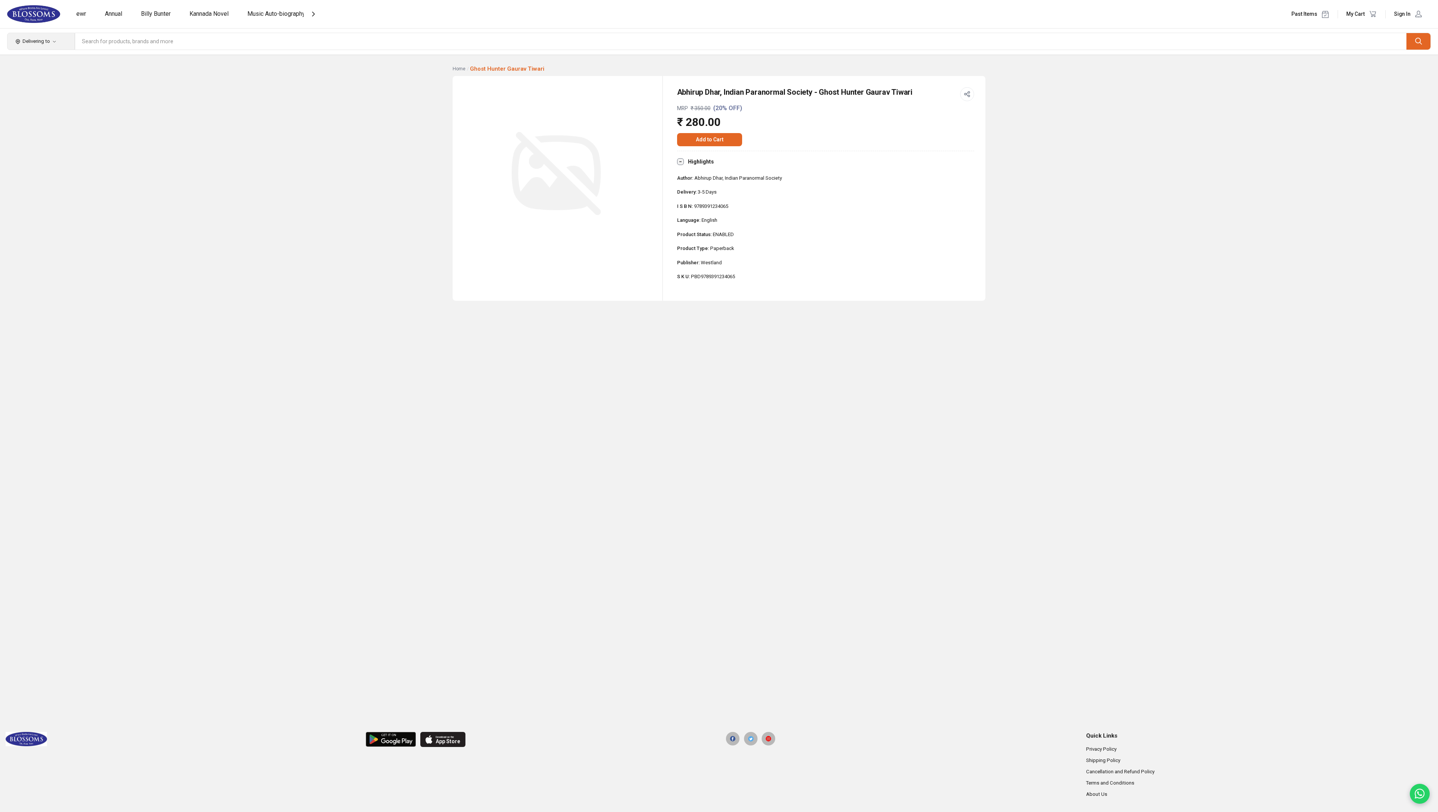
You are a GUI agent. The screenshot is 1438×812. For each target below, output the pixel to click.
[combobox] (741, 41)
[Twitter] (751, 738)
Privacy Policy (1101, 749)
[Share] (967, 94)
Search (1418, 41)
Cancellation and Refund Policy (1120, 771)
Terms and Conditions (1110, 783)
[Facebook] (732, 738)
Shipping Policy (1103, 760)
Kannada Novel (209, 13)
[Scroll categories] (313, 14)
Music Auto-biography (276, 13)
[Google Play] (391, 739)
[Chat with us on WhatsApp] (1420, 794)
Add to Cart (709, 139)
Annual (113, 13)
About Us (1096, 794)
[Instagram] (768, 738)
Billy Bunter (156, 13)
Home (459, 68)
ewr (81, 13)
